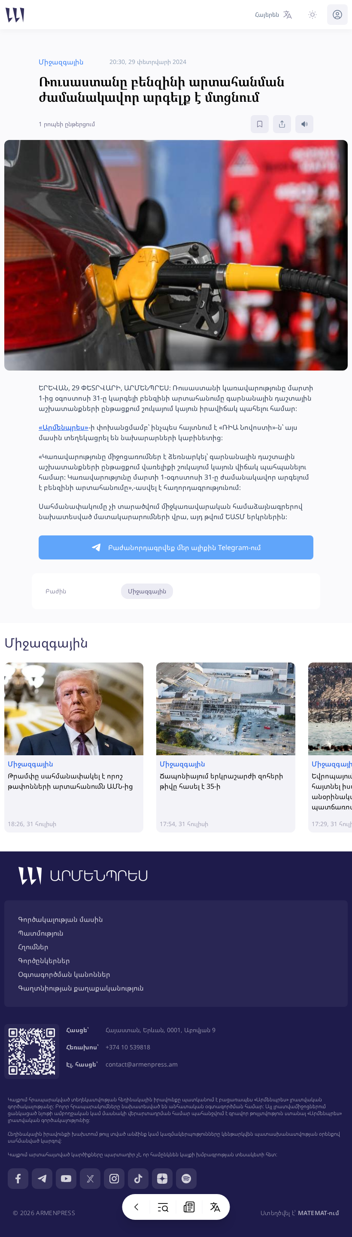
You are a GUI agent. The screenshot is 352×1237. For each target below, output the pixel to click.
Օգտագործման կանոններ (64, 974)
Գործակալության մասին (60, 919)
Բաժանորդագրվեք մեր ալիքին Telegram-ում (184, 547)
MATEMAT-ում (318, 1213)
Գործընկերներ (44, 960)
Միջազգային (147, 591)
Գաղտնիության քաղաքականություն (81, 988)
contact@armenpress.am (142, 1064)
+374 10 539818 (128, 1047)
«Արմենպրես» (63, 427)
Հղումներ (33, 946)
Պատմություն (41, 933)
